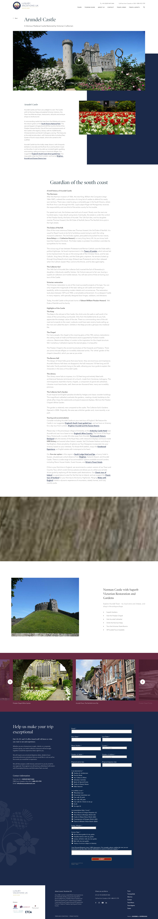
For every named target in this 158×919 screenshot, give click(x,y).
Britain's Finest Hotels (94, 462)
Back (16, 18)
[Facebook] (96, 903)
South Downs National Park (50, 124)
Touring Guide (90, 7)
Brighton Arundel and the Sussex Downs (83, 426)
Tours (79, 7)
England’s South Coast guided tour (78, 423)
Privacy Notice (74, 916)
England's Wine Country (83, 433)
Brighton (82, 457)
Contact (110, 7)
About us (101, 7)
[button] (79, 61)
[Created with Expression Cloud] (143, 916)
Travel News (121, 7)
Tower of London (90, 251)
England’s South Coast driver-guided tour (46, 154)
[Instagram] (99, 903)
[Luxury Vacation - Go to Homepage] (25, 5)
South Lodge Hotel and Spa (84, 454)
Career (129, 908)
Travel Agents (134, 7)
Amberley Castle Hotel (98, 431)
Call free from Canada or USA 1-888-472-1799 (132, 3)
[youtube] (103, 903)
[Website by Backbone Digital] (135, 916)
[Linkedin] (106, 903)
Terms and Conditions (61, 916)
